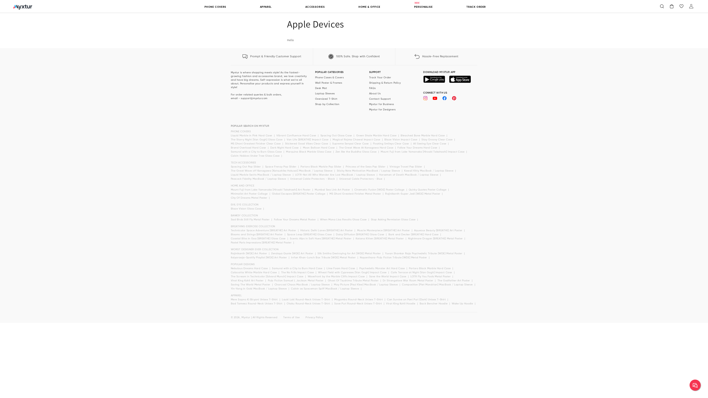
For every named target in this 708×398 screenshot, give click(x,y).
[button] (662, 6)
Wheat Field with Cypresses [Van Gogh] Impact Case (352, 272)
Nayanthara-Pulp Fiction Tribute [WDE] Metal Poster (394, 257)
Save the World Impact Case (388, 276)
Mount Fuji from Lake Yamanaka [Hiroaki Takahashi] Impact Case (423, 152)
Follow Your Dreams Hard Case (418, 147)
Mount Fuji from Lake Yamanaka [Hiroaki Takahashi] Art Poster (271, 189)
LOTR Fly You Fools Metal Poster (431, 276)
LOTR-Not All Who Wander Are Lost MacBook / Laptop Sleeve (335, 175)
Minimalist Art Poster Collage (250, 194)
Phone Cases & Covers (329, 77)
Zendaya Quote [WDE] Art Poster (292, 253)
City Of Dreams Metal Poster (249, 198)
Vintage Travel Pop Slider (406, 166)
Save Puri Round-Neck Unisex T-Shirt (358, 303)
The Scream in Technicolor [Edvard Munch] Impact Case (267, 276)
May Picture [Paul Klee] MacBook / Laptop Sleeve (366, 284)
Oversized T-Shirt (326, 99)
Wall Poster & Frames (328, 83)
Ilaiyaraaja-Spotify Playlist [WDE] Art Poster (259, 257)
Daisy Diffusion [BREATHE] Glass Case (360, 234)
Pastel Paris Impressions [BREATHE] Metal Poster (262, 242)
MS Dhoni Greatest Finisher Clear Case (256, 143)
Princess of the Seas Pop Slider (366, 166)
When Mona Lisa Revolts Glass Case (343, 219)
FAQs (372, 88)
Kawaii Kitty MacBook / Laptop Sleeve (429, 171)
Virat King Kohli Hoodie (401, 303)
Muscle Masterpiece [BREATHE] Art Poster (384, 230)
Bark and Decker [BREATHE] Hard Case (414, 234)
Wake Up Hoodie (463, 303)
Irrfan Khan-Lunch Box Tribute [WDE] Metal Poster (323, 257)
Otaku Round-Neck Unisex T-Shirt (309, 303)
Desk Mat (321, 88)
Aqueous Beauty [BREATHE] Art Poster (438, 230)
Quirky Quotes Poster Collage (428, 189)
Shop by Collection (327, 104)
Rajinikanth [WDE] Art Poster (249, 253)
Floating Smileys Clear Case (391, 143)
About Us (375, 93)
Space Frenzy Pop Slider (281, 166)
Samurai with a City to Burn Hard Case (297, 268)
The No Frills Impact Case (298, 272)
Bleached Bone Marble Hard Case (423, 135)
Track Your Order (380, 77)
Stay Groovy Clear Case (437, 139)
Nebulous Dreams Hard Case (250, 268)
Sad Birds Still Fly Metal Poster (251, 219)
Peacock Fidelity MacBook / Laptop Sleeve (259, 179)
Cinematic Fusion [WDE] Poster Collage (379, 189)
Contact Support (380, 99)
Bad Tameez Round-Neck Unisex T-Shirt (257, 303)
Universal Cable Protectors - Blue (361, 179)
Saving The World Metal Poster (251, 284)
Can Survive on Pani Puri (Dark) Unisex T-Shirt (417, 299)
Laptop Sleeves (325, 93)
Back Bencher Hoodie (434, 303)
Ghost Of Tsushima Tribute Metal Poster (353, 280)
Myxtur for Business (381, 104)
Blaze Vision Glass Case (246, 208)
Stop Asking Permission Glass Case (393, 219)
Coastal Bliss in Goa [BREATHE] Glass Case (259, 238)
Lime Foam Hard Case (341, 268)
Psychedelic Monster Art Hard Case (382, 268)
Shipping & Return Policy (385, 83)
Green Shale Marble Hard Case (376, 135)
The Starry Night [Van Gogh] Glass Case (257, 139)
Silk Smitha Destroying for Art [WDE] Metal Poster (349, 253)
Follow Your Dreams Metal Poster (295, 219)
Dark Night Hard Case (285, 147)
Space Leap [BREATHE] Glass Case (310, 234)
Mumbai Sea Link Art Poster (333, 189)
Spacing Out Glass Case (336, 135)
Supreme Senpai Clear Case (351, 143)
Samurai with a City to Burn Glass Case (257, 152)
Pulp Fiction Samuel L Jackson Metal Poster (296, 280)
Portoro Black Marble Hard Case (430, 268)
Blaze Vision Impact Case (401, 139)
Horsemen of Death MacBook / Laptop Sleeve (409, 175)
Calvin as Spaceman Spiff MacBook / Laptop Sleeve (325, 288)
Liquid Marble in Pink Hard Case (252, 135)
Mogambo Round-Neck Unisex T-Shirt (359, 299)
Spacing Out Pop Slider (246, 166)
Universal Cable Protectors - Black (313, 179)
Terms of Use (291, 317)
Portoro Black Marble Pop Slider (321, 166)
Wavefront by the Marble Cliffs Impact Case (337, 276)
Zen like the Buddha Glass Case (356, 152)
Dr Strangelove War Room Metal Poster (408, 280)
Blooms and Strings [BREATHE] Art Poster (257, 234)
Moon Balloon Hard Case (319, 147)
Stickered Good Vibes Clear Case (307, 143)
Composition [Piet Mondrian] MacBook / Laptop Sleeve (437, 284)
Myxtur (246, 317)
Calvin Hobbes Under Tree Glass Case (256, 156)
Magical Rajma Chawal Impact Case (357, 139)
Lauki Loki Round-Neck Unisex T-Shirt (306, 299)
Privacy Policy (314, 317)
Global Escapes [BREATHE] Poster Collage (299, 194)
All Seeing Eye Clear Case (430, 143)
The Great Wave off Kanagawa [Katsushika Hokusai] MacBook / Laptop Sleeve (282, 171)
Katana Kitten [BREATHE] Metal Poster (380, 238)
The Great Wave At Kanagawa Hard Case (366, 147)
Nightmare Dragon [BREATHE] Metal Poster (436, 238)
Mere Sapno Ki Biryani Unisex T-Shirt (255, 299)
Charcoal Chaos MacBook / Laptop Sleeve (303, 284)
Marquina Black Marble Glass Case (309, 152)
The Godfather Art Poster (454, 280)
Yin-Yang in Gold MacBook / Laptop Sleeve (259, 288)
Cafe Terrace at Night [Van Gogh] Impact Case (422, 272)
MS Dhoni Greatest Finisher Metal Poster (355, 194)
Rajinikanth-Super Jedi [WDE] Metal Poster (413, 194)
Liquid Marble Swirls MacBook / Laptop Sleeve (261, 175)
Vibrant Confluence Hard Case (296, 135)
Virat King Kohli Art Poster (248, 280)
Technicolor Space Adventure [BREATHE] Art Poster (264, 230)
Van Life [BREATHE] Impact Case (308, 139)
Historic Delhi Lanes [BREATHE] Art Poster (327, 230)
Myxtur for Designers (382, 109)
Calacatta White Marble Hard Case (254, 272)
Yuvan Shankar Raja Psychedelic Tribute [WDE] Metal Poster (424, 253)
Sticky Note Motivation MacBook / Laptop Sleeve (369, 171)
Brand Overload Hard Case (249, 147)
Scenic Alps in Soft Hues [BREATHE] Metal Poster (321, 238)
